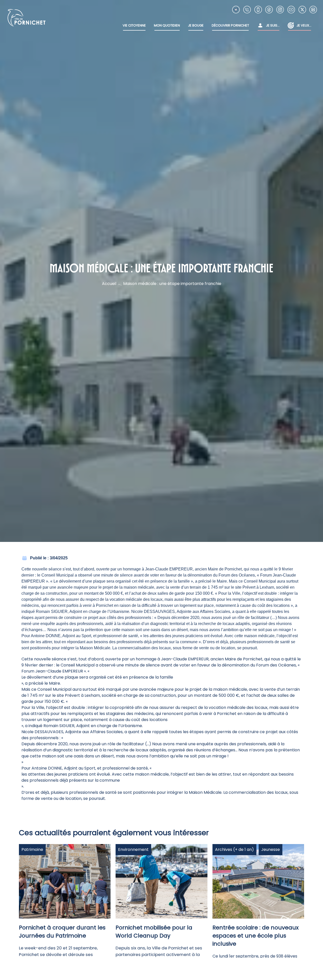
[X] (302, 9)
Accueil (109, 283)
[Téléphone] (247, 9)
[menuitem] (134, 25)
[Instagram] (280, 9)
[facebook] (269, 9)
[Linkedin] (313, 9)
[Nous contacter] (236, 9)
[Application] (258, 9)
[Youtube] (291, 9)
